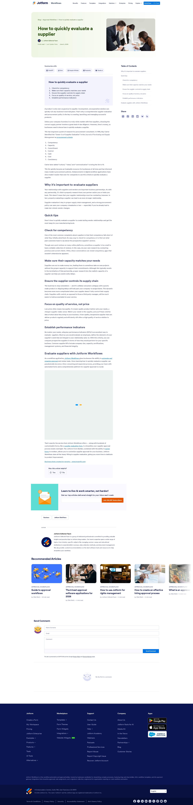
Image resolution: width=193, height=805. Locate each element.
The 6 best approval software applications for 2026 (79, 593)
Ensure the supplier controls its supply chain (136, 89)
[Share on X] (123, 116)
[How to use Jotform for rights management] (115, 573)
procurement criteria (64, 137)
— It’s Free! (151, 3)
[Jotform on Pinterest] (157, 801)
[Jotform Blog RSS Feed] (147, 116)
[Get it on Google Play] (157, 720)
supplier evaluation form (73, 446)
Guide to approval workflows (41, 591)
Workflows (56, 3)
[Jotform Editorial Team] (39, 40)
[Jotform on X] (138, 801)
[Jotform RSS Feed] (153, 801)
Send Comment (151, 651)
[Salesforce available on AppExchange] (157, 734)
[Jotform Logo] (40, 3)
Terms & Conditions (33, 801)
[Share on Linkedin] (133, 116)
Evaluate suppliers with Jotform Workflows (134, 103)
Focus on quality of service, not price (134, 94)
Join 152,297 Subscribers (112, 500)
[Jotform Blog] (150, 801)
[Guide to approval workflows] (46, 573)
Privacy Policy (76, 656)
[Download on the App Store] (157, 727)
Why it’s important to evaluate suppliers (133, 71)
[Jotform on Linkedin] (142, 801)
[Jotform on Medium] (146, 801)
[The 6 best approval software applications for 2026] (81, 573)
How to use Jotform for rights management (112, 591)
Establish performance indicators (133, 98)
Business (46, 517)
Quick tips (124, 76)
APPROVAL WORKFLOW (40, 587)
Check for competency (130, 80)
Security (60, 801)
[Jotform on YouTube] (161, 801)
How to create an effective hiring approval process (148, 591)
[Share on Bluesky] (142, 116)
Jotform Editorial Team (50, 41)
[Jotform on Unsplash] (165, 801)
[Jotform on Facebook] (134, 801)
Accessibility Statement (76, 801)
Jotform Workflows (72, 358)
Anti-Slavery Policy (95, 801)
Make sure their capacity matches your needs (137, 85)
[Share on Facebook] (128, 116)
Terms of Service (87, 656)
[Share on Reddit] (138, 116)
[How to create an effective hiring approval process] (149, 573)
